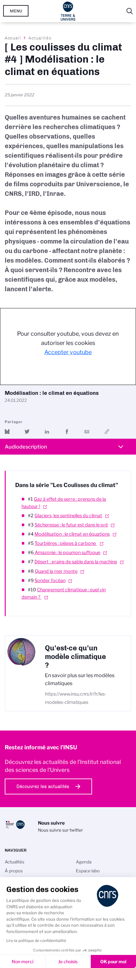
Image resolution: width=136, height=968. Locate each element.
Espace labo (88, 870)
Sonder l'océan (49, 580)
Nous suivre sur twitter (60, 830)
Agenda (83, 861)
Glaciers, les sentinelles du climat (68, 515)
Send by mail (86, 431)
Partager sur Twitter (27, 431)
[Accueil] (68, 11)
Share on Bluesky (7, 431)
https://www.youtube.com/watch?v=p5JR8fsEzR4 (106, 431)
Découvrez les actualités (42, 786)
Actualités (39, 37)
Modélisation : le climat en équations (72, 534)
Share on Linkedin (47, 431)
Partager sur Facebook (67, 431)
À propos (14, 870)
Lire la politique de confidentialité (36, 940)
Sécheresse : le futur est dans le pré (71, 525)
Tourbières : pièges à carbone (65, 543)
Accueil (13, 37)
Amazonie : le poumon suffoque (67, 552)
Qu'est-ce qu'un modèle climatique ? (75, 656)
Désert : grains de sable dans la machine (75, 562)
